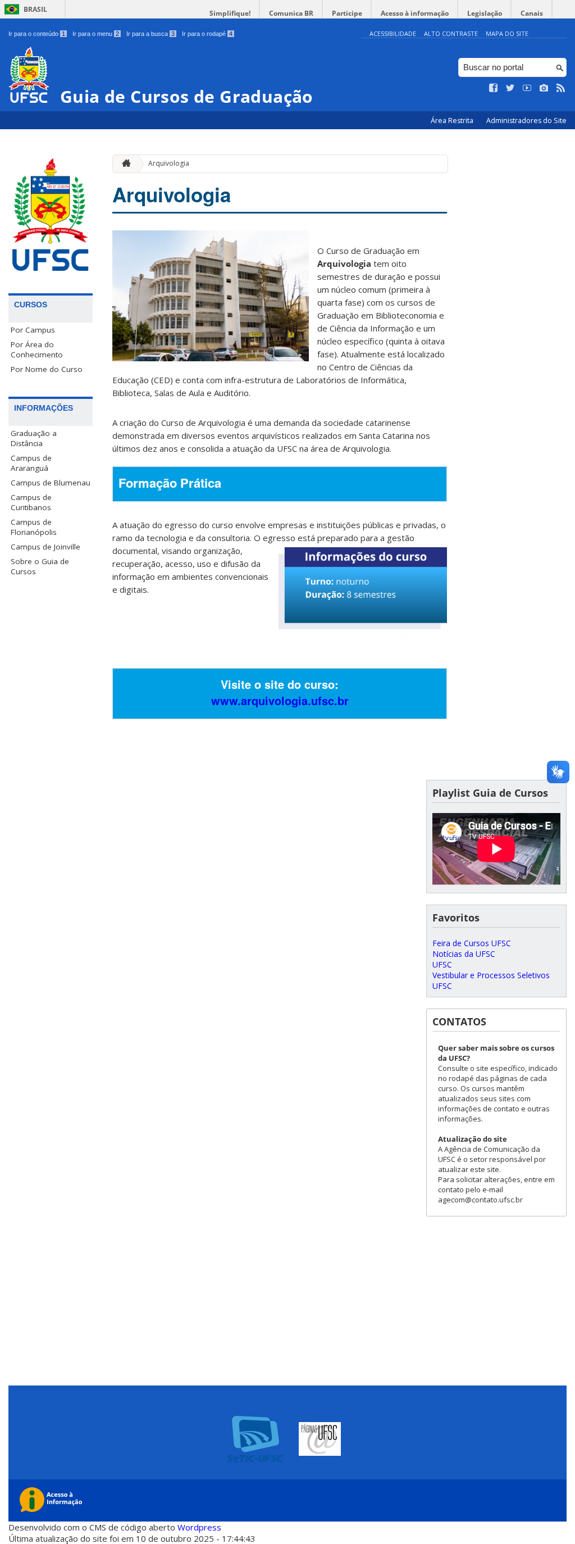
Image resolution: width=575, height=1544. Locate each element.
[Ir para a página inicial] (123, 163)
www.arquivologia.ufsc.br (280, 700)
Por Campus (33, 330)
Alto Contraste (451, 33)
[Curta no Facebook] (493, 88)
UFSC (442, 964)
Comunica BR (291, 13)
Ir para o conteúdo (36, 33)
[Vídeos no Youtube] (527, 88)
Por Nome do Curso (47, 369)
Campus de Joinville (45, 547)
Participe (347, 13)
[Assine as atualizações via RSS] (560, 88)
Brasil (35, 9)
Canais (532, 13)
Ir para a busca (150, 33)
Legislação (484, 13)
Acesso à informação (415, 13)
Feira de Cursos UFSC (471, 943)
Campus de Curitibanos (31, 502)
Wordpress (199, 1527)
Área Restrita (453, 120)
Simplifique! (229, 13)
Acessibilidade (392, 33)
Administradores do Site (526, 120)
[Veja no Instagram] (544, 88)
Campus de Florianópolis (34, 527)
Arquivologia (168, 163)
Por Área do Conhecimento (37, 349)
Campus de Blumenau (50, 483)
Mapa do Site (507, 33)
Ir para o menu (95, 33)
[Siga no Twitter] (510, 88)
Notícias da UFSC (463, 953)
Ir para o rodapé (207, 33)
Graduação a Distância (34, 438)
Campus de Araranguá (31, 463)
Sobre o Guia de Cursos (40, 566)
